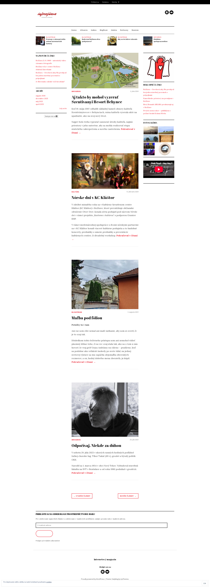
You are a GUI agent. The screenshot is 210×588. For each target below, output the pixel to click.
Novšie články (127, 496)
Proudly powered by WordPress (92, 579)
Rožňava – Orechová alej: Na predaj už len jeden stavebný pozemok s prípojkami (51, 75)
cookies (49, 582)
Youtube (171, 12)
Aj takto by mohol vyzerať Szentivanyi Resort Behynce (97, 99)
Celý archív (63, 108)
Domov (74, 30)
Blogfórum (104, 30)
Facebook (167, 12)
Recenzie (135, 30)
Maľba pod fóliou (87, 317)
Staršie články (83, 496)
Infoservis (84, 30)
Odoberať (44, 533)
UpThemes (125, 579)
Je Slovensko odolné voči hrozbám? (50, 82)
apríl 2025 (40, 104)
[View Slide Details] (158, 67)
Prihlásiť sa (95, 2)
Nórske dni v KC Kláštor (93, 197)
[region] (158, 67)
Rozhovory (124, 30)
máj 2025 (39, 101)
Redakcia (105, 2)
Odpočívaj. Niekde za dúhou (96, 445)
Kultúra (93, 30)
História (114, 30)
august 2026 (40, 96)
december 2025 (42, 98)
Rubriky (114, 2)
